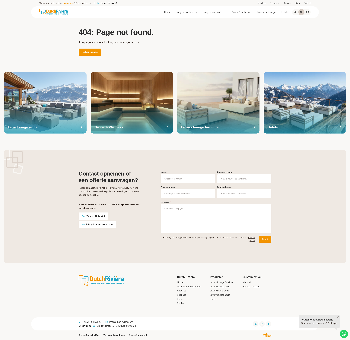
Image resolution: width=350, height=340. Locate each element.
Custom (273, 3)
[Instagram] (262, 324)
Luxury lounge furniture (213, 12)
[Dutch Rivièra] (53, 12)
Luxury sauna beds (219, 290)
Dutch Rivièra (92, 335)
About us (262, 3)
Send (265, 239)
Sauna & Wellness (241, 12)
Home (167, 12)
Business (287, 3)
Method (247, 282)
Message (166, 202)
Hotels (284, 12)
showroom (69, 3)
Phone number (168, 187)
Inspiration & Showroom (189, 286)
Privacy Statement (138, 335)
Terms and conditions (114, 335)
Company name (225, 172)
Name (164, 172)
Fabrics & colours (251, 286)
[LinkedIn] (255, 324)
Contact (307, 3)
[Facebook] (268, 324)
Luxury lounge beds (185, 12)
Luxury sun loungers (267, 12)
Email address (224, 187)
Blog (297, 3)
